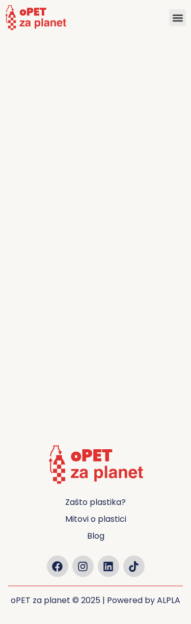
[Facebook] (57, 566)
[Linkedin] (108, 566)
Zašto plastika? (95, 502)
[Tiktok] (134, 566)
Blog (95, 536)
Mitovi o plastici (95, 519)
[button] (177, 17)
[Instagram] (83, 566)
